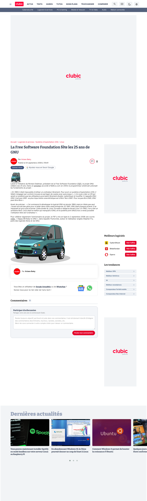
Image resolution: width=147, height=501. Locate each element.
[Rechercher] (114, 4)
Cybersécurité (27, 10)
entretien (37, 186)
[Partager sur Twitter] (141, 490)
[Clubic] (19, 4)
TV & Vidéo (93, 10)
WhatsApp (60, 287)
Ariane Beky (26, 159)
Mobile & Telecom (78, 10)
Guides (49, 4)
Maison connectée (118, 10)
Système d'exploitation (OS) (47, 142)
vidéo (13, 219)
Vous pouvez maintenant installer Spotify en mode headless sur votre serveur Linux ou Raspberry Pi (29, 452)
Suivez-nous (17, 167)
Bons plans (71, 4)
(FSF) (79, 184)
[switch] (129, 4)
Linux (62, 142)
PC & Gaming (62, 10)
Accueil (13, 142)
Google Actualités (43, 287)
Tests (39, 4)
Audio (104, 10)
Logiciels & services (45, 10)
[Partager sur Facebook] (141, 482)
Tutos (59, 4)
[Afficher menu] (10, 4)
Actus (30, 4)
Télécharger (87, 4)
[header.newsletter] (122, 4)
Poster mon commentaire (83, 333)
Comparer (103, 4)
